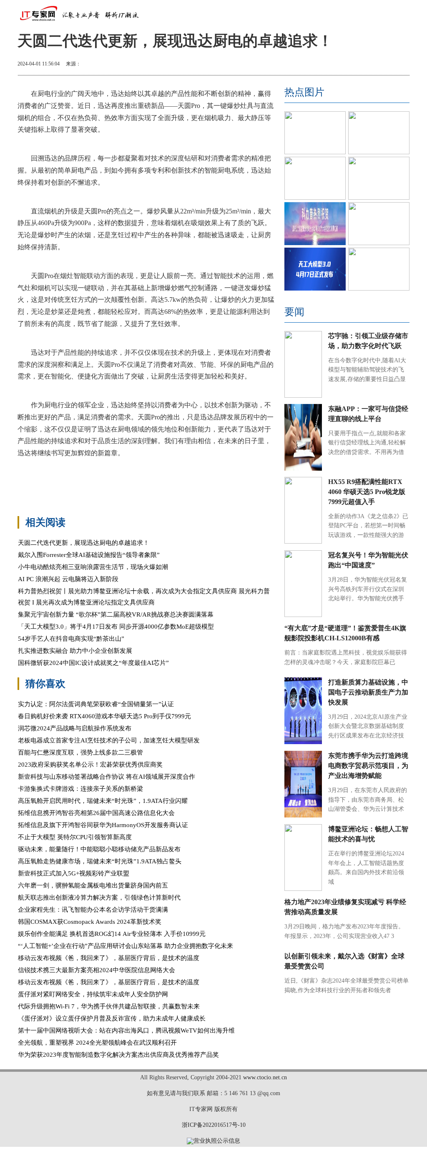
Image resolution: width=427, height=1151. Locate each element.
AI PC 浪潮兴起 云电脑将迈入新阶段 (68, 579)
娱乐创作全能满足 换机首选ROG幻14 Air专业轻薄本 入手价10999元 (112, 933)
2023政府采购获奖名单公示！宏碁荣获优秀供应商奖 (90, 764)
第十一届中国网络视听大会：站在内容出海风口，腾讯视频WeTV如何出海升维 (126, 1030)
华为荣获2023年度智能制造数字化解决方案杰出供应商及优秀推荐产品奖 (118, 1054)
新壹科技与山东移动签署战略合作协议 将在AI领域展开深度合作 (106, 776)
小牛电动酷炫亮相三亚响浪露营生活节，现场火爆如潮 (93, 567)
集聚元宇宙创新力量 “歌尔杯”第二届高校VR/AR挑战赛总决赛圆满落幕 (116, 614)
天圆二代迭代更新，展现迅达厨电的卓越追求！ (83, 542)
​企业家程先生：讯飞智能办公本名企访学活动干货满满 (93, 909)
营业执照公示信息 (216, 1141)
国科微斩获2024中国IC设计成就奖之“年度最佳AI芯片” (93, 663)
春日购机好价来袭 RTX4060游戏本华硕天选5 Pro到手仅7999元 (104, 716)
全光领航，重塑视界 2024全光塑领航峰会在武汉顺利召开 (97, 1042)
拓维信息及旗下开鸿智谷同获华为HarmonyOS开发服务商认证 (103, 825)
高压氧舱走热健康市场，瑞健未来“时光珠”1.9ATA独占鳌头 (99, 861)
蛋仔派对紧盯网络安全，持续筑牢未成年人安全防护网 (93, 994)
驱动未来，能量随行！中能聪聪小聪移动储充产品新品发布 (99, 849)
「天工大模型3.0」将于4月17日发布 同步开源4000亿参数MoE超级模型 (116, 626)
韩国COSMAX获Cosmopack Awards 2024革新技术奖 (89, 921)
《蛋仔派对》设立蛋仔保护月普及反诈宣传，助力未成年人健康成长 (112, 1018)
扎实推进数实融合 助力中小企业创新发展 (75, 650)
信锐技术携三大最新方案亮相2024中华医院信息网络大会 (96, 970)
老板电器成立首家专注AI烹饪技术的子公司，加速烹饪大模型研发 (109, 740)
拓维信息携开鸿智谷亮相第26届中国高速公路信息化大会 (96, 813)
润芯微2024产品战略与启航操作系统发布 (74, 728)
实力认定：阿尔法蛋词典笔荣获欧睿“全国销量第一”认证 (96, 704)
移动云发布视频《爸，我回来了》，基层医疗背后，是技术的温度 (108, 958)
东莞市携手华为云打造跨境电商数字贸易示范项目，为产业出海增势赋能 (368, 765)
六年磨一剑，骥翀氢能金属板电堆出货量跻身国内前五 (93, 885)
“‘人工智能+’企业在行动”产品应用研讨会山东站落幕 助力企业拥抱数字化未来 (125, 946)
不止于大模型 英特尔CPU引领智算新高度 (75, 837)
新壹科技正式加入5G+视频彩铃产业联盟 (73, 873)
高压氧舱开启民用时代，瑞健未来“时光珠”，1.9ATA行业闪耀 (103, 800)
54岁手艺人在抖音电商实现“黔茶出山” (71, 638)
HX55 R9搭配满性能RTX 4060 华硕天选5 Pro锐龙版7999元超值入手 (366, 491)
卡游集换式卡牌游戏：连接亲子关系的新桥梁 (80, 788)
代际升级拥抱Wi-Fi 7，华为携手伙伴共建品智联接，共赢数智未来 (109, 1006)
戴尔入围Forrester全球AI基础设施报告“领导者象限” (89, 555)
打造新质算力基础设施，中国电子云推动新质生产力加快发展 (368, 692)
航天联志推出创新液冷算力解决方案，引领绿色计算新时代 (99, 897)
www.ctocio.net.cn (265, 1077)
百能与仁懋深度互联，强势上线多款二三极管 (80, 752)
